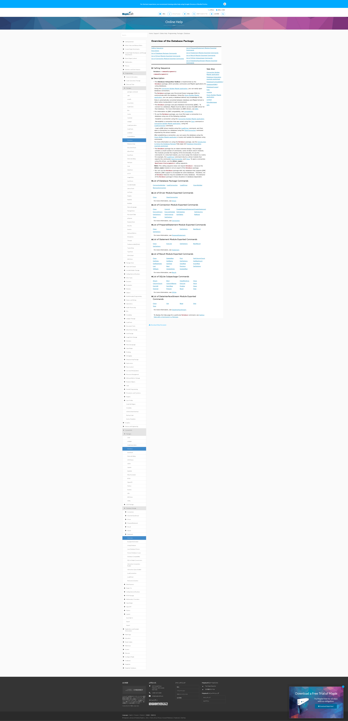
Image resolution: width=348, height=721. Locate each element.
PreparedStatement (132, 523)
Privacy (160, 718)
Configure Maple (129, 657)
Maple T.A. (129, 588)
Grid (128, 166)
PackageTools (131, 211)
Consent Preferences (168, 718)
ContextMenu (131, 136)
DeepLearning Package (132, 359)
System (127, 649)
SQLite (129, 530)
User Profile (129, 400)
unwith (129, 99)
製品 (178, 687)
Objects (128, 292)
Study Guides (128, 642)
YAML (129, 501)
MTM (128, 478)
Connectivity (128, 430)
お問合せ (211, 10)
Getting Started (129, 41)
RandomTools (131, 222)
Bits (128, 110)
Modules (128, 289)
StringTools (130, 237)
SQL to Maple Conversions (134, 560)
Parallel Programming (132, 389)
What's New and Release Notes (133, 45)
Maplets (129, 196)
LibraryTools (130, 188)
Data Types (129, 277)
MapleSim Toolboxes (130, 668)
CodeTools (130, 129)
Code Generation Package (133, 80)
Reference (128, 645)
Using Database (131, 545)
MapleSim (127, 664)
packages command (132, 92)
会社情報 (179, 698)
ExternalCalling (131, 159)
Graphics (127, 422)
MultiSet (129, 203)
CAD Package (130, 504)
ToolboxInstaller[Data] (133, 244)
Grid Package (129, 333)
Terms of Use (153, 718)
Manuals (127, 653)
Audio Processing (131, 307)
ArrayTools (130, 103)
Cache (129, 114)
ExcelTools (130, 155)
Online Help (163, 33)
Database (130, 140)
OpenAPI (129, 482)
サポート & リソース (182, 694)
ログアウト (206, 701)
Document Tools (130, 326)
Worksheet (130, 255)
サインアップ (206, 697)
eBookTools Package (131, 330)
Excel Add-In (129, 618)
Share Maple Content (131, 58)
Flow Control (129, 367)
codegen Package (130, 318)
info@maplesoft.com (157, 696)
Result (129, 527)
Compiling (129, 315)
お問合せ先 (152, 683)
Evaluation (129, 285)
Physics (127, 66)
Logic (127, 385)
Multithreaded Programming (133, 296)
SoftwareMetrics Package (133, 378)
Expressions (129, 363)
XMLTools (130, 259)
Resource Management (132, 374)
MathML (129, 199)
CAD (128, 437)
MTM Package (130, 595)
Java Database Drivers (133, 549)
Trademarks (177, 718)
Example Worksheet (132, 541)
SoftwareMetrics (131, 233)
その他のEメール (210, 689)
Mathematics (128, 62)
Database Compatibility (133, 556)
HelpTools (130, 170)
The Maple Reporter (210, 686)
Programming (128, 73)
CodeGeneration (132, 125)
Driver (129, 519)
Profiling (128, 352)
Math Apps (128, 634)
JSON (128, 463)
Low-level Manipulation (132, 370)
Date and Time (130, 84)
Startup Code (129, 415)
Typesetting (130, 248)
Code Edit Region (130, 404)
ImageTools (130, 177)
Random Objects (130, 382)
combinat (129, 132)
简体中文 (153, 715)
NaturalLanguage (132, 207)
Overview (130, 538)
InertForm (130, 181)
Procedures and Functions (133, 393)
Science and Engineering (131, 426)
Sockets (129, 229)
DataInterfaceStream (133, 515)
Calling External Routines (133, 274)
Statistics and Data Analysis (132, 69)
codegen (129, 121)
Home (151, 33)
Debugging (129, 356)
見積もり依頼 (221, 10)
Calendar (129, 118)
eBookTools (130, 151)
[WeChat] (166, 704)
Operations (129, 304)
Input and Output (131, 266)
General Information (132, 77)
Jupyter (129, 467)
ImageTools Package (131, 337)
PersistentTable (131, 214)
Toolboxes (128, 660)
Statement (130, 534)
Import (128, 625)
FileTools (129, 162)
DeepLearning (131, 144)
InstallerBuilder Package (132, 270)
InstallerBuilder (131, 185)
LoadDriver (130, 577)
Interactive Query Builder (134, 569)
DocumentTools (131, 147)
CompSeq (128, 408)
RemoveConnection (132, 580)
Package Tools (130, 263)
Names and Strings (131, 300)
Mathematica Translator (132, 599)
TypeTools (130, 251)
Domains (128, 281)
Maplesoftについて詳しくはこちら (130, 705)
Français (136, 715)
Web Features (130, 584)
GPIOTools (130, 460)
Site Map (183, 718)
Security (129, 225)
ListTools (129, 192)
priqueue (129, 218)
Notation (128, 341)
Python (129, 486)
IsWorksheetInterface (132, 411)
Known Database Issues (134, 553)
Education (128, 638)
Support (156, 33)
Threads (129, 240)
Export (128, 621)
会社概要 (125, 683)
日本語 (148, 715)
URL (128, 493)
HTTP (129, 173)
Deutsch (142, 715)
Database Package (131, 508)
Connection (130, 512)
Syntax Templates (131, 419)
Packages (128, 88)
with (128, 95)
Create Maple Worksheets (132, 49)
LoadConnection (131, 573)
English (131, 715)
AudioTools (130, 106)
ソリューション (181, 690)
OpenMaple (129, 348)
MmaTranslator (131, 475)
